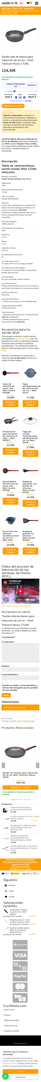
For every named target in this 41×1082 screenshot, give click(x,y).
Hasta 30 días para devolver (20, 859)
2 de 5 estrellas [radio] (5, 639)
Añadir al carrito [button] (10, 403)
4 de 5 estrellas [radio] (9, 639)
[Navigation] (36, 3)
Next (37, 765)
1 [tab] (11, 800)
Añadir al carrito (13, 106)
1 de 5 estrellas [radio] (2, 639)
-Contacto (6, 1015)
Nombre (6, 666)
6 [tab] (24, 800)
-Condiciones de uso (10, 1026)
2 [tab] (14, 800)
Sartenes (13, 721)
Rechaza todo (20, 1077)
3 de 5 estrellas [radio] (7, 639)
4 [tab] (19, 800)
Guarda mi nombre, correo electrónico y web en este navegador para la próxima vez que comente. (20, 687)
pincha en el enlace (10, 1063)
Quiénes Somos (11, 1038)
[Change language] (22, 3)
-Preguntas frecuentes (11, 1031)
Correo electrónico (10, 674)
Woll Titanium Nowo (26, 721)
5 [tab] (22, 800)
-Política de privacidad (11, 1020)
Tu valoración (8, 642)
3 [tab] (17, 800)
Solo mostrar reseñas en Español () (16, 606)
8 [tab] (30, 800)
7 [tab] (27, 800)
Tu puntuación (9, 637)
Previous (3, 765)
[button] (5, 1076)
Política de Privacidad (20, 1040)
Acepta (20, 1071)
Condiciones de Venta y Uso (26, 1038)
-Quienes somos (9, 1010)
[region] (20, 1065)
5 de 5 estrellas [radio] (12, 639)
